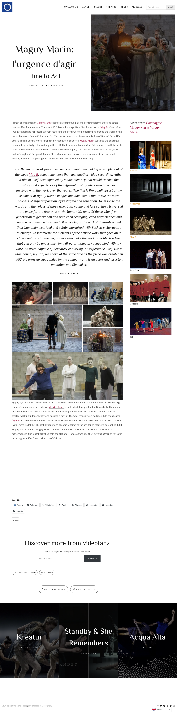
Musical (137, 7)
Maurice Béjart (56, 407)
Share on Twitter (85, 589)
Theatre (111, 7)
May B (104, 127)
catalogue (71, 7)
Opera (124, 7)
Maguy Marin (44, 122)
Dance (86, 7)
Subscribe (92, 558)
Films (42, 85)
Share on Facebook (54, 589)
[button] (32, 293)
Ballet (98, 7)
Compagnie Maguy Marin (24, 572)
